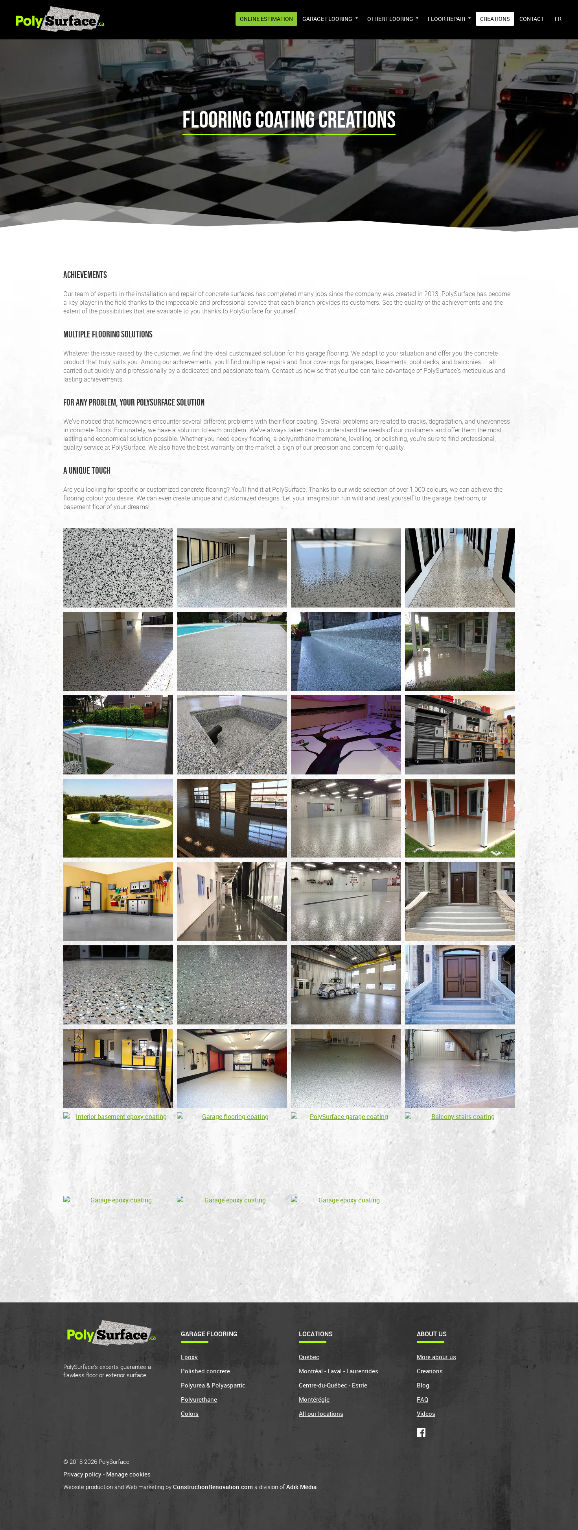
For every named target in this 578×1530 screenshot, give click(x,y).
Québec (309, 1357)
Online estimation (266, 18)
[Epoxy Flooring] (60, 17)
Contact (531, 18)
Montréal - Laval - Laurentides (338, 1371)
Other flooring (390, 18)
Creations (495, 18)
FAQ (422, 1399)
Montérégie (314, 1399)
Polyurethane (199, 1399)
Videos (426, 1413)
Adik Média (301, 1487)
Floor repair (446, 18)
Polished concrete (205, 1371)
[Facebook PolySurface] (423, 1434)
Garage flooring (327, 18)
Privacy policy (82, 1474)
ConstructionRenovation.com (213, 1487)
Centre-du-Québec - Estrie (333, 1385)
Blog (423, 1385)
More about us (436, 1357)
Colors (190, 1413)
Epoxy (189, 1357)
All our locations (321, 1413)
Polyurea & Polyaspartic (213, 1385)
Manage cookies (128, 1474)
